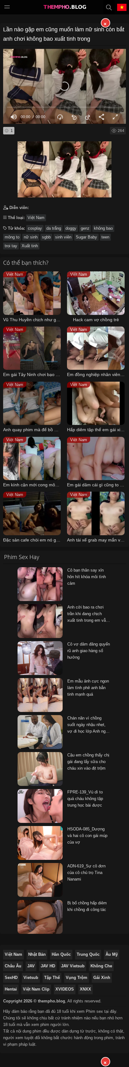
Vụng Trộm (76, 977)
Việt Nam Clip (36, 989)
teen (105, 237)
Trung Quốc (88, 954)
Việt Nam (36, 217)
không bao (103, 228)
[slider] (64, 107)
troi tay (11, 245)
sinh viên (63, 237)
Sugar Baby (86, 237)
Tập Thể (52, 977)
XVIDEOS (64, 989)
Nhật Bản (37, 954)
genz (85, 228)
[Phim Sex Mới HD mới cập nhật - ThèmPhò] (64, 8)
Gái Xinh (101, 977)
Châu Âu (13, 966)
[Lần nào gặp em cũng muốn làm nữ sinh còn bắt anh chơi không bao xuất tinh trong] (64, 167)
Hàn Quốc (61, 954)
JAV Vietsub (73, 966)
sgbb (46, 237)
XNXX (85, 989)
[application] (64, 86)
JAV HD (48, 966)
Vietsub (30, 977)
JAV (31, 966)
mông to (12, 237)
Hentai (11, 989)
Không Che (101, 966)
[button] (64, 86)
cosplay (35, 228)
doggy (70, 228)
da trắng (53, 228)
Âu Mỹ (112, 954)
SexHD (11, 977)
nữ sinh (31, 237)
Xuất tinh (30, 245)
